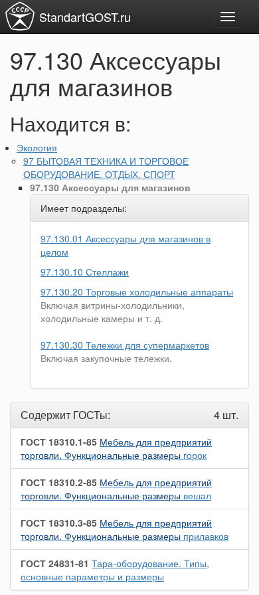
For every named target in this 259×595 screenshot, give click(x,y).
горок (116, 448)
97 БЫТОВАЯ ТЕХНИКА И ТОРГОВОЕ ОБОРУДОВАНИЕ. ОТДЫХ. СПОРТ (106, 167)
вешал (116, 488)
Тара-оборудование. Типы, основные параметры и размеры (115, 569)
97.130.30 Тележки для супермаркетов (125, 344)
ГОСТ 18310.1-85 (59, 441)
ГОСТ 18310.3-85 (59, 522)
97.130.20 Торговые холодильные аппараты (137, 291)
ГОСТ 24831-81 (55, 563)
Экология (37, 147)
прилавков (124, 529)
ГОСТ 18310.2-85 (59, 482)
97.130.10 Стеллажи (85, 271)
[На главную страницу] (20, 16)
